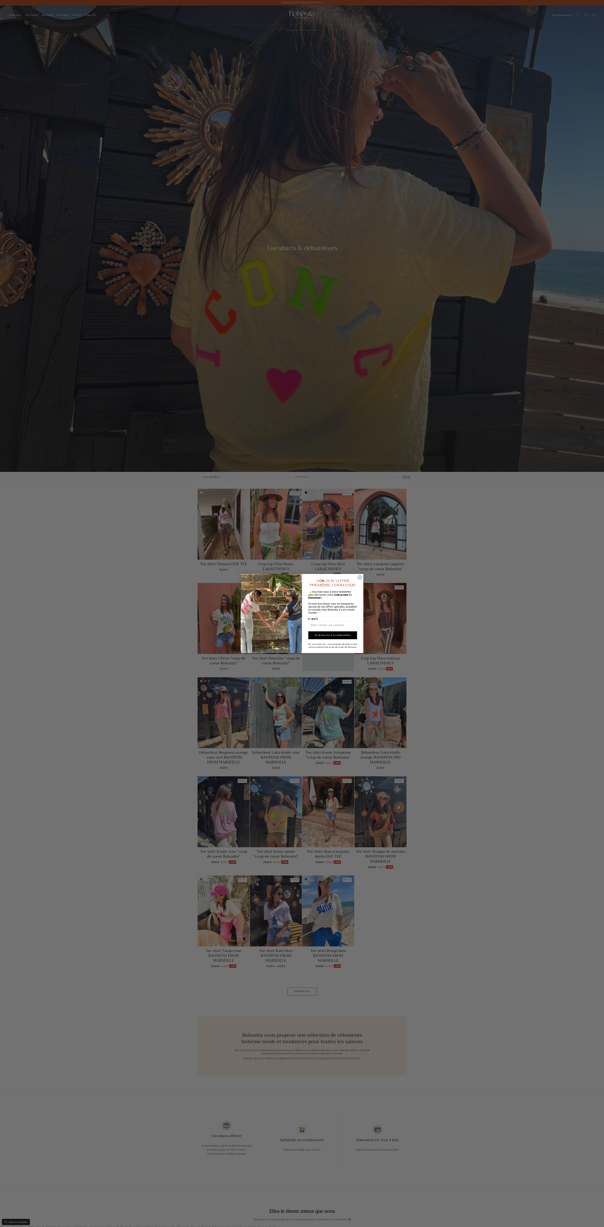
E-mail (313, 618)
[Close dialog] (360, 577)
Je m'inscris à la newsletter (333, 635)
